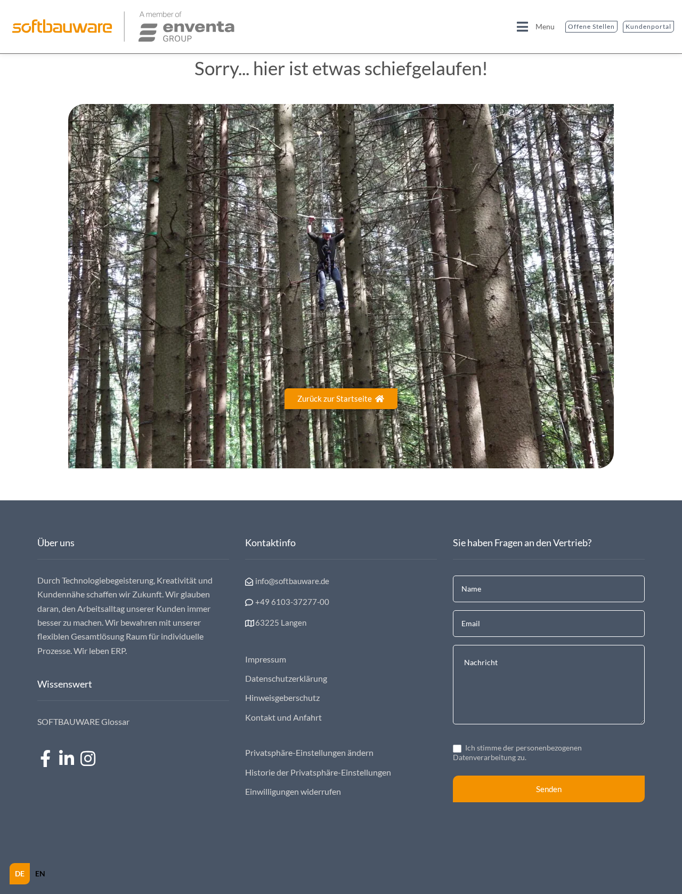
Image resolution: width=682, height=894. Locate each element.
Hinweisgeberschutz (282, 697)
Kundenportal (648, 26)
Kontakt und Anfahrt (283, 717)
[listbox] (30, 873)
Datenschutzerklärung (286, 678)
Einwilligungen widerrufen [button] (293, 791)
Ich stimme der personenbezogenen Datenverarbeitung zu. (517, 752)
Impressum (265, 659)
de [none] (20, 873)
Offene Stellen (591, 26)
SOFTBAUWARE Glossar (83, 721)
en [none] (40, 873)
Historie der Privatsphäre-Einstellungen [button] (318, 772)
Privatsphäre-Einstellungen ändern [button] (309, 752)
